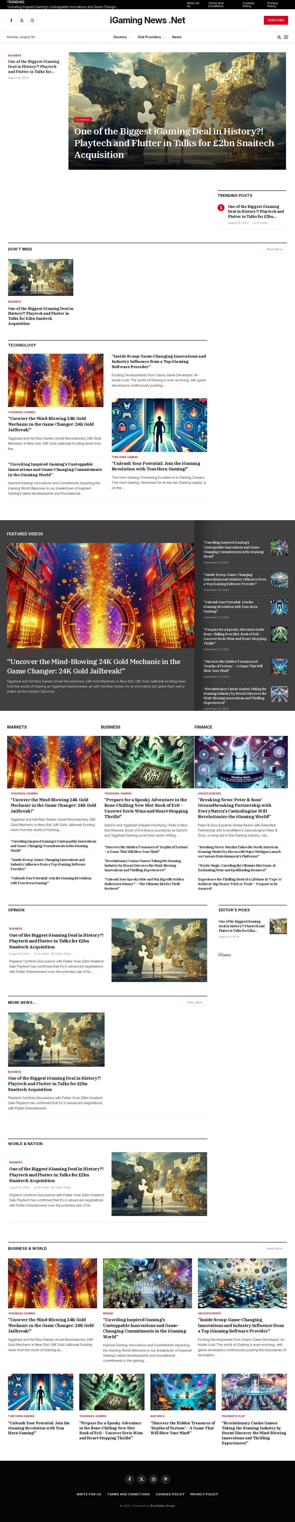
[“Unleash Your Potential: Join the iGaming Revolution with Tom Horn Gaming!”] (159, 425)
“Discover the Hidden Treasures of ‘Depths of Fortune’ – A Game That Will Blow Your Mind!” (233, 666)
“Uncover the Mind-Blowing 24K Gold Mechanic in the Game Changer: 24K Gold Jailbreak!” (51, 424)
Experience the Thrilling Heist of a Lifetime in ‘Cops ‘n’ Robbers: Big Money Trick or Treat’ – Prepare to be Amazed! (240, 884)
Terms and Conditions (216, 4)
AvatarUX (157, 1416)
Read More (275, 249)
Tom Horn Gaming (125, 457)
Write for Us (193, 4)
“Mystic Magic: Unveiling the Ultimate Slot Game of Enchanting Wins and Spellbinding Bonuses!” (236, 867)
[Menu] (286, 37)
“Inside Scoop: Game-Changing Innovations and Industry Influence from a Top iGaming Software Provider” (159, 361)
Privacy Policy (272, 4)
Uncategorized (209, 793)
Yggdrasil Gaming (21, 412)
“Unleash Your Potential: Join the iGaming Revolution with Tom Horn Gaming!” (156, 466)
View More (195, 1002)
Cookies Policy (248, 4)
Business (14, 55)
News (176, 37)
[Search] (279, 37)
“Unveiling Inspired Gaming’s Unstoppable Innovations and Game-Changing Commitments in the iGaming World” (64, 7)
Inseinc (108, 1313)
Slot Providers (149, 37)
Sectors (120, 37)
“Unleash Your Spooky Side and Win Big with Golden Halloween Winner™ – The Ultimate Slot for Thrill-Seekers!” (144, 884)
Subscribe (276, 20)
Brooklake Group (162, 1505)
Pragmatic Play (233, 1416)
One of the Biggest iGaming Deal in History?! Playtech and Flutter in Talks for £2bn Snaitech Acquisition (33, 66)
